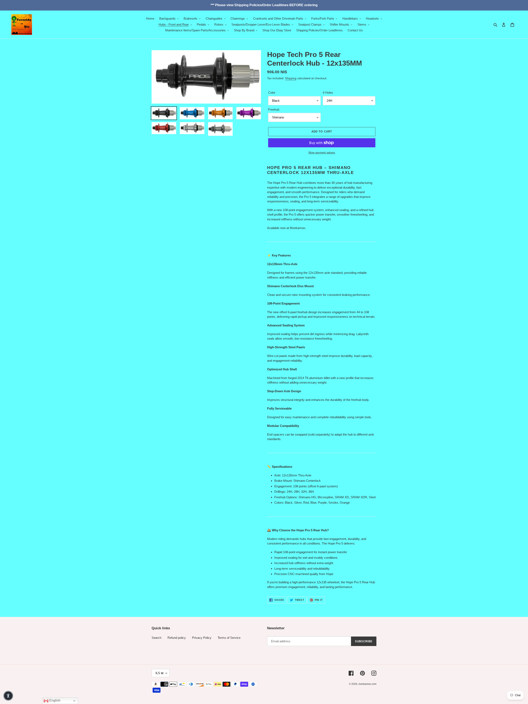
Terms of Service (229, 637)
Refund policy (176, 637)
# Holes (328, 92)
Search (156, 637)
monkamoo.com (367, 684)
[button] (8, 696)
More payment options (322, 152)
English (54, 700)
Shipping (290, 78)
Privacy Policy (201, 637)
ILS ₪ (160, 673)
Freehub (273, 109)
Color (271, 92)
